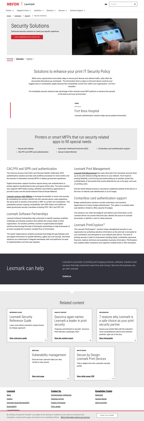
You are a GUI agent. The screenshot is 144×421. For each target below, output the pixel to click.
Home (21, 4)
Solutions (50, 10)
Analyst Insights (101, 403)
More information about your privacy (75, 417)
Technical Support (76, 10)
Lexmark (11, 391)
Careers (9, 399)
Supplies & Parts (23, 10)
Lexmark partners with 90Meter (19, 196)
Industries (37, 10)
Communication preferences (61, 395)
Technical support (57, 399)
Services (62, 10)
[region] (72, 416)
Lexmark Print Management (85, 173)
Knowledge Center (103, 391)
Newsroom (99, 395)
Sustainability (12, 406)
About (9, 395)
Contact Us (56, 391)
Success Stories (101, 399)
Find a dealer (56, 406)
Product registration (58, 403)
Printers (9, 10)
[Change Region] (105, 4)
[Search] (135, 4)
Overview (20, 59)
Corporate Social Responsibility (18, 403)
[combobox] (123, 4)
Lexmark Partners (13, 410)
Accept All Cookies (107, 415)
